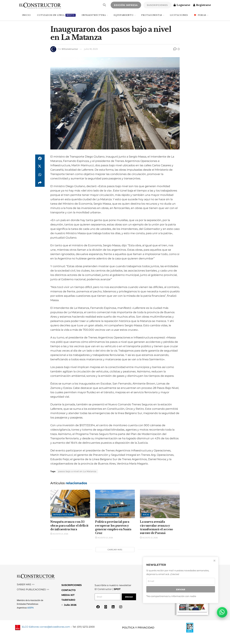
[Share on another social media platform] (40, 183)
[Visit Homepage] (40, 5)
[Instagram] (120, 607)
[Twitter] (105, 607)
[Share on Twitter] (40, 167)
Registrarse (203, 5)
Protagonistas (151, 15)
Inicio (146, 514)
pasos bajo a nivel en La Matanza (77, 471)
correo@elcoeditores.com (55, 626)
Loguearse (183, 5)
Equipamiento (124, 15)
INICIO (26, 15)
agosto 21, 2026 (60, 534)
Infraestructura (94, 15)
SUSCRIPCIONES (157, 5)
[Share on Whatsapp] (40, 175)
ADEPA (30, 608)
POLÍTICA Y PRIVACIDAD (138, 627)
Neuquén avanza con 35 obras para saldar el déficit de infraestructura (69, 525)
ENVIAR (180, 589)
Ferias (202, 15)
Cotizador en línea (56, 15)
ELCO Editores (30, 626)
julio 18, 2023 (91, 49)
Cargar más (115, 549)
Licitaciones (179, 15)
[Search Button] (104, 5)
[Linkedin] (113, 607)
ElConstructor (70, 49)
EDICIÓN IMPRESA (126, 5)
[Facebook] (98, 607)
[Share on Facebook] (40, 159)
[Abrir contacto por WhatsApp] (222, 612)
